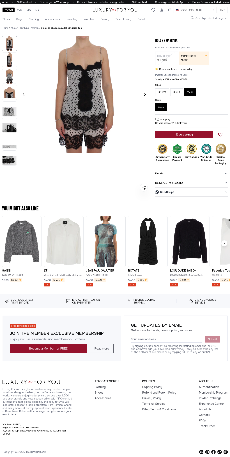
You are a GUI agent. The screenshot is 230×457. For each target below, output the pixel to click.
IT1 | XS (162, 92)
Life (37, 9)
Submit (212, 339)
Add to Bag (186, 134)
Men (19, 9)
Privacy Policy (151, 398)
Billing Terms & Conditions (159, 409)
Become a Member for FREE (48, 348)
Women (8, 9)
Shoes (6, 19)
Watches (89, 19)
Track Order (207, 426)
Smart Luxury (123, 19)
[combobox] (195, 10)
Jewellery (71, 19)
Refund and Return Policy (159, 392)
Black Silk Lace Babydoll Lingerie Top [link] (61, 27)
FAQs (202, 420)
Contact (204, 415)
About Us (205, 409)
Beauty (105, 19)
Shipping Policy (152, 387)
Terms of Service (153, 404)
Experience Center (211, 404)
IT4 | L (190, 92)
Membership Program (213, 392)
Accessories (52, 19)
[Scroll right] (224, 243)
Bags (19, 19)
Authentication (209, 387)
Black (161, 107)
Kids (28, 9)
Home (5, 27)
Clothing (34, 19)
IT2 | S (176, 92)
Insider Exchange (210, 398)
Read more (101, 348)
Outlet (141, 19)
